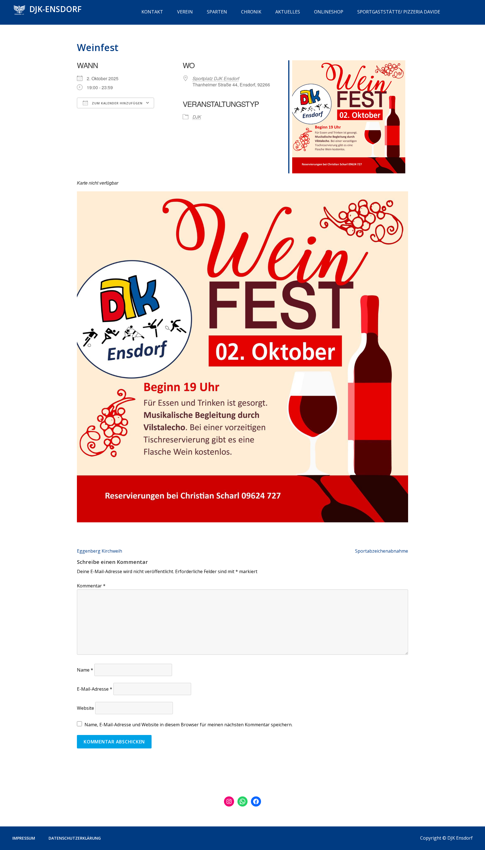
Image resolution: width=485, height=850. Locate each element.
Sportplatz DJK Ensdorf (216, 78)
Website (85, 708)
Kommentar (91, 586)
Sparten (217, 12)
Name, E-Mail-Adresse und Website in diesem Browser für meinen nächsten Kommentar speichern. (188, 725)
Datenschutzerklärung (75, 838)
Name (85, 670)
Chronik (251, 12)
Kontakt (152, 12)
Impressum (23, 838)
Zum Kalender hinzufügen (117, 103)
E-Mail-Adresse (94, 689)
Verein (185, 12)
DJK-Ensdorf (55, 9)
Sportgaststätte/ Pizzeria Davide (398, 12)
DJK (197, 117)
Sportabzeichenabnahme (381, 551)
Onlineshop (328, 12)
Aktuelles (287, 12)
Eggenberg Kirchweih (99, 551)
